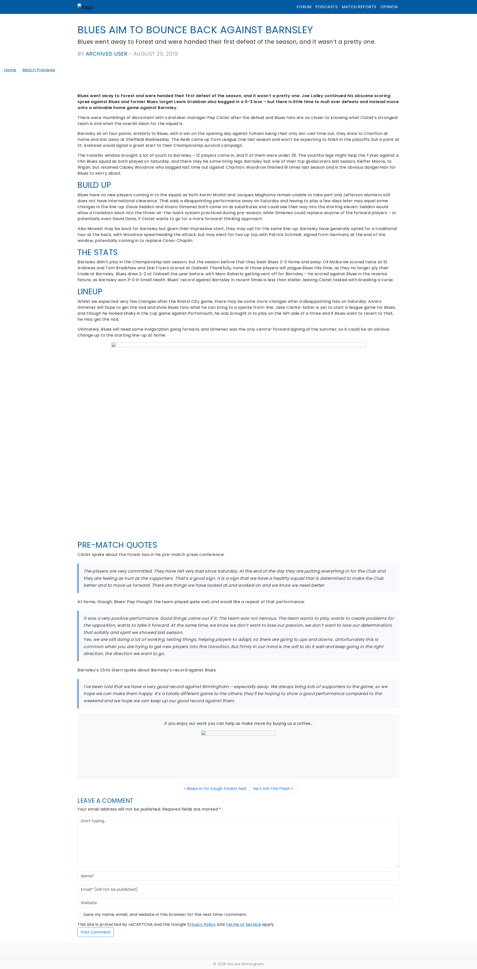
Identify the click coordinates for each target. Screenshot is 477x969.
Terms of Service (243, 924)
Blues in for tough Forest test (217, 788)
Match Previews (38, 70)
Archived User (106, 53)
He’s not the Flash (271, 788)
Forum (304, 7)
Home (10, 70)
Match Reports (359, 7)
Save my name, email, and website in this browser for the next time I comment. (165, 914)
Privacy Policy (201, 924)
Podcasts (326, 7)
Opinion (389, 7)
